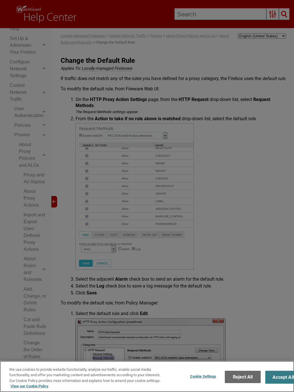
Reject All (243, 377)
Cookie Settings (203, 376)
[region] (147, 376)
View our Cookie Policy (30, 386)
